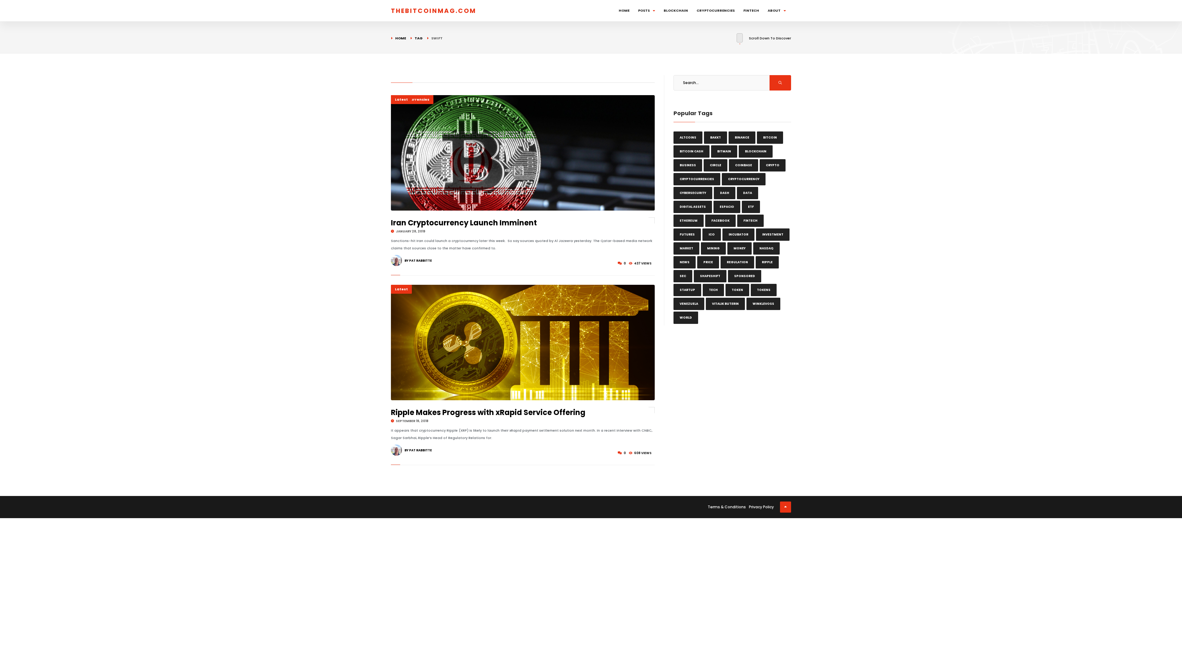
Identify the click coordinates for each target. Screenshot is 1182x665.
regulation (737, 262)
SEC (683, 276)
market (686, 248)
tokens (763, 290)
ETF (751, 206)
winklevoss (763, 303)
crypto (772, 165)
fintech (750, 220)
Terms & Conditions (727, 507)
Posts (644, 10)
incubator (738, 234)
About (774, 10)
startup (687, 290)
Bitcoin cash (691, 151)
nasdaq (766, 248)
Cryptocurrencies (716, 10)
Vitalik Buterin (725, 303)
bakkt (715, 137)
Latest (401, 99)
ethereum (689, 220)
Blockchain (676, 10)
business (688, 165)
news (685, 262)
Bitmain (724, 151)
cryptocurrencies (697, 179)
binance (742, 137)
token (737, 290)
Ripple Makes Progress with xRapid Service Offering (488, 412)
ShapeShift (710, 276)
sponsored (744, 276)
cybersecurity (693, 193)
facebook (720, 220)
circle (715, 165)
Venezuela (689, 303)
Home (624, 10)
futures (687, 234)
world (686, 317)
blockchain (755, 151)
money (740, 248)
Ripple (767, 262)
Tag (419, 38)
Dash (724, 193)
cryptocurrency (743, 179)
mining (713, 248)
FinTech (751, 10)
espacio (727, 206)
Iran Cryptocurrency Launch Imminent (464, 223)
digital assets (693, 206)
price (708, 262)
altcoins (688, 137)
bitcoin (770, 137)
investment (772, 234)
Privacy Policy (761, 507)
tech (713, 290)
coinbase (743, 165)
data (747, 193)
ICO (712, 234)
